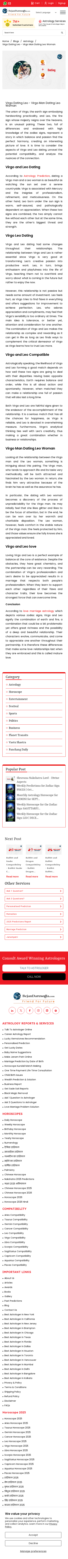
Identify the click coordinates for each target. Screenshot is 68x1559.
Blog (6, 1305)
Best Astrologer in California (19, 1319)
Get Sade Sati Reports (16, 1088)
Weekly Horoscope (14, 1124)
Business (14, 728)
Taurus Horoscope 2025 (17, 1427)
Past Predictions (13, 1300)
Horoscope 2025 (13, 1418)
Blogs (16, 41)
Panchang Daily (18, 749)
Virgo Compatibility (14, 1237)
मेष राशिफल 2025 (13, 1482)
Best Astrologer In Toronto (18, 1355)
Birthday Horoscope (15, 1129)
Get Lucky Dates (13, 1047)
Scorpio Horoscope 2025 (17, 1454)
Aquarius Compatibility (16, 1260)
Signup (62, 3)
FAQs (7, 1405)
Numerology (11, 1142)
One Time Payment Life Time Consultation (28, 1070)
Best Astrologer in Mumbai (18, 1364)
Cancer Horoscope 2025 (17, 1436)
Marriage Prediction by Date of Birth (24, 1061)
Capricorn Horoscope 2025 (19, 1464)
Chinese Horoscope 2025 (18, 1188)
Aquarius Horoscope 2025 (18, 1468)
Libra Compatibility (14, 1242)
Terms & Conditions (15, 1387)
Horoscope (15, 692)
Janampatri (12, 937)
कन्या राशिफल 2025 (14, 1504)
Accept (33, 1535)
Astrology (28, 41)
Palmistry (9, 1170)
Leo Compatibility (14, 1233)
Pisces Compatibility (15, 1265)
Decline (33, 1543)
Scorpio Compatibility (16, 1246)
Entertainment (18, 699)
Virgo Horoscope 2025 (16, 1445)
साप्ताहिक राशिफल (13, 1151)
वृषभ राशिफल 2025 (14, 1486)
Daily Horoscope (13, 1120)
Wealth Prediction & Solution (20, 1079)
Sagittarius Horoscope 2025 (19, 1459)
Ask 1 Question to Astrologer (19, 1097)
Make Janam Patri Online (18, 1056)
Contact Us (10, 1310)
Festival (14, 706)
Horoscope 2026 (13, 1197)
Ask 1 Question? (14, 891)
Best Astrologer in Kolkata (18, 1378)
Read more (12, 876)
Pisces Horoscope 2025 (17, 1473)
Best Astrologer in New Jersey (20, 1323)
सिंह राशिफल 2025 (13, 1500)
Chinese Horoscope (15, 1174)
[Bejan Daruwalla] (16, 12)
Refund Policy (11, 1396)
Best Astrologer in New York (19, 1314)
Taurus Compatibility (16, 1219)
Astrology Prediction (37, 176)
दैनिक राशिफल (11, 1147)
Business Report (13, 1084)
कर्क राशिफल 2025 (14, 1495)
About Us (9, 1278)
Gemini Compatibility (16, 1224)
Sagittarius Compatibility (18, 1251)
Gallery (8, 1296)
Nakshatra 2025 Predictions (19, 1179)
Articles (8, 1282)
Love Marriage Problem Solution (21, 1106)
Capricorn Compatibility (17, 1255)
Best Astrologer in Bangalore (19, 1373)
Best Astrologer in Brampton (19, 1328)
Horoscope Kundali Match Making (22, 1065)
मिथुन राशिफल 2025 (14, 1491)
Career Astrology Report (17, 1034)
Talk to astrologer (34, 968)
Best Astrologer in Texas (17, 1337)
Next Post (13, 839)
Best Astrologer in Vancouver (20, 1360)
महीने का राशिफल (13, 1160)
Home (5, 41)
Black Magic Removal (16, 1093)
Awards (8, 1287)
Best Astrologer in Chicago (19, 1332)
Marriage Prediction (16, 929)
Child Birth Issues (13, 1075)
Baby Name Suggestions (17, 1052)
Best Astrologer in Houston (18, 1350)
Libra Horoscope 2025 (16, 1450)
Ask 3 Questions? (15, 899)
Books (7, 1291)
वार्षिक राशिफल (12, 1165)
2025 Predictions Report (18, 922)
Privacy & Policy (13, 1382)
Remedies (11, 914)
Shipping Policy (12, 1391)
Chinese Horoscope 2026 (18, 1192)
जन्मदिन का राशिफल (14, 1156)
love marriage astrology (38, 611)
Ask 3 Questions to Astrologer (20, 1102)
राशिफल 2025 (11, 1477)
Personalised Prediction (18, 906)
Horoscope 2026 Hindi (16, 1201)
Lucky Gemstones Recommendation (24, 1038)
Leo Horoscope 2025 (15, 1441)
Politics (13, 720)
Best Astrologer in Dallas (17, 1346)
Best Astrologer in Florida (17, 1341)
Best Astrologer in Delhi (17, 1369)
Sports (13, 713)
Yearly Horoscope (14, 1138)
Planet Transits (18, 735)
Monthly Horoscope (15, 1133)
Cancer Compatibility (16, 1228)
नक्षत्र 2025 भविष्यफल (15, 1183)
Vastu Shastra (17, 742)
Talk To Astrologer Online (18, 1029)
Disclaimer (10, 1400)
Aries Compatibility (14, 1215)
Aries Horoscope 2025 (16, 1423)
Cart (37, 3)
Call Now (34, 976)
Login (51, 3)
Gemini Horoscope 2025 (17, 1432)
